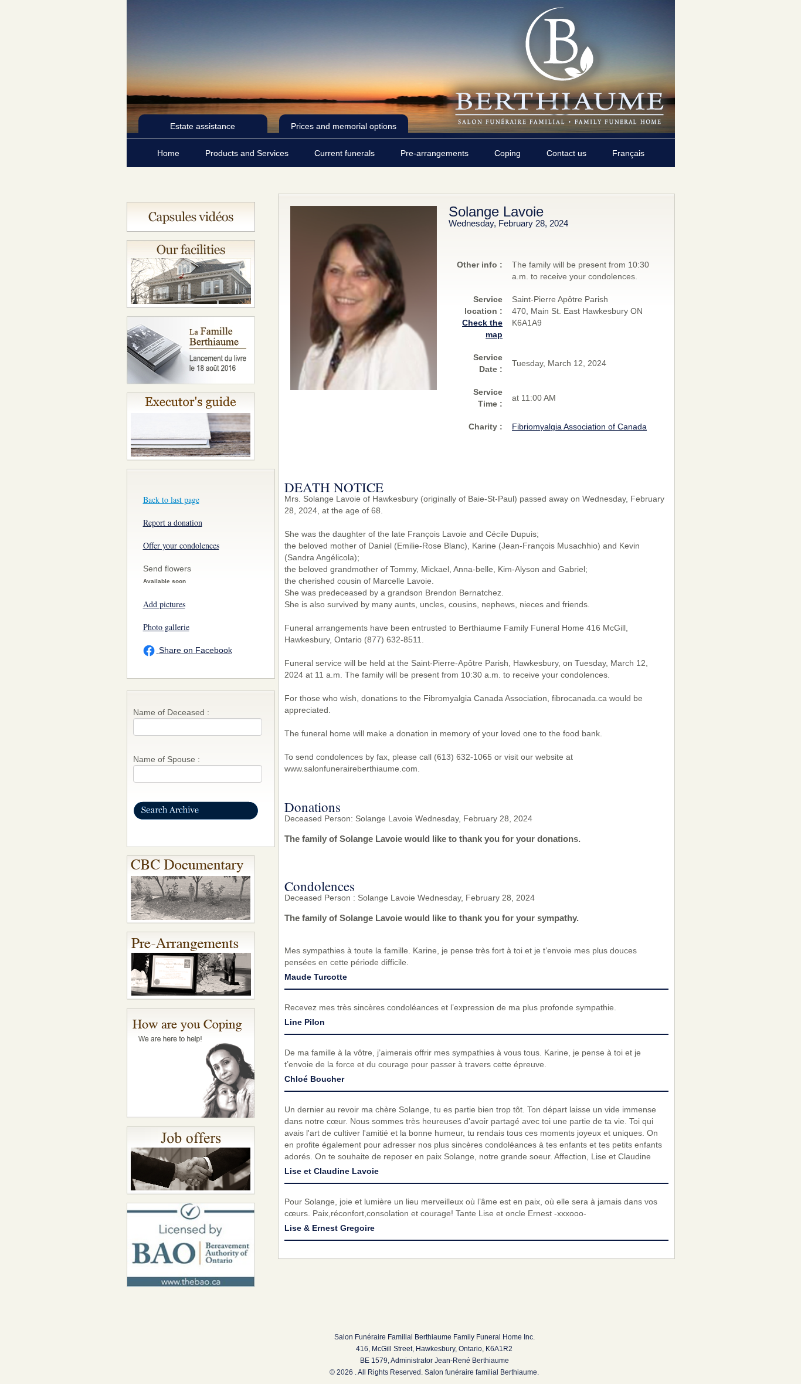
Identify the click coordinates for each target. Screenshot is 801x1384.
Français (628, 153)
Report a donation (172, 522)
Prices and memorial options (343, 126)
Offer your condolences (181, 545)
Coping (508, 153)
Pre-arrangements (435, 153)
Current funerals (345, 153)
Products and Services (248, 153)
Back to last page (171, 499)
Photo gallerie (166, 626)
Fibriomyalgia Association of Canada (579, 426)
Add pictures (164, 604)
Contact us (568, 153)
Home (169, 153)
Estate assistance (202, 126)
